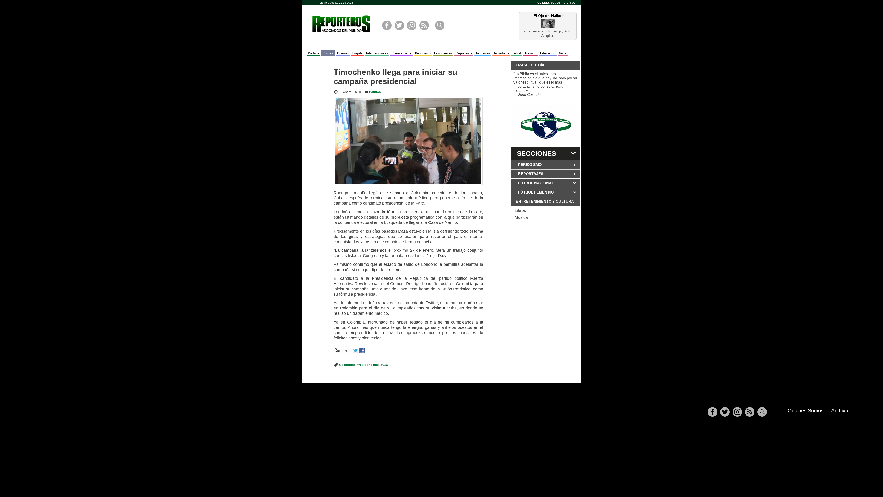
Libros (520, 210)
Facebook (387, 25)
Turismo (530, 53)
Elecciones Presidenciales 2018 (363, 365)
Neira (562, 53)
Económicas (443, 53)
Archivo (569, 2)
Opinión (343, 53)
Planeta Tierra (401, 53)
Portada (313, 53)
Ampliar (547, 35)
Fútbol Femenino (536, 192)
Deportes (421, 53)
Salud (517, 53)
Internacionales (377, 53)
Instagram (411, 25)
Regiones (462, 53)
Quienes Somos (549, 2)
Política (328, 53)
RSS (424, 25)
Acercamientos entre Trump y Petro (547, 31)
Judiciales (482, 53)
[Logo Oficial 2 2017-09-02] (545, 125)
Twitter (399, 25)
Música (521, 217)
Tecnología (501, 53)
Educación (547, 53)
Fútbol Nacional (536, 183)
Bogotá (357, 53)
